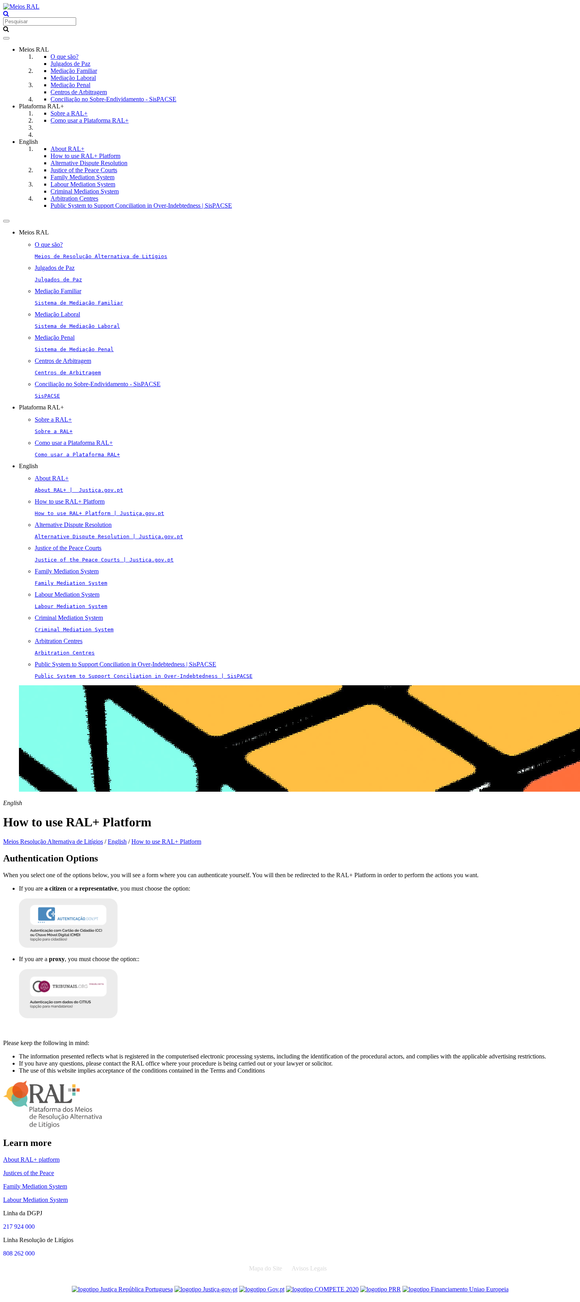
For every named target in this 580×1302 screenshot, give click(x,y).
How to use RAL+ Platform (85, 156)
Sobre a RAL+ (69, 113)
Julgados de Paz (70, 63)
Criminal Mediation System (85, 191)
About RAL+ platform (31, 1159)
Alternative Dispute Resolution (89, 163)
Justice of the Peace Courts (84, 170)
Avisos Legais (309, 1268)
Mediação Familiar (74, 70)
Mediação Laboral (73, 77)
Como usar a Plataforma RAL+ (90, 120)
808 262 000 (19, 1253)
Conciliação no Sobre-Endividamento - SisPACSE (113, 99)
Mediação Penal (70, 85)
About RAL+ (67, 148)
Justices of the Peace (28, 1173)
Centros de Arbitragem (79, 92)
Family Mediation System (82, 177)
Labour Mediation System (83, 184)
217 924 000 (19, 1226)
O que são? (65, 56)
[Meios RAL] (21, 6)
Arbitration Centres (74, 198)
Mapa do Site (265, 1268)
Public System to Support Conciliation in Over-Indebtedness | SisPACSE (141, 205)
